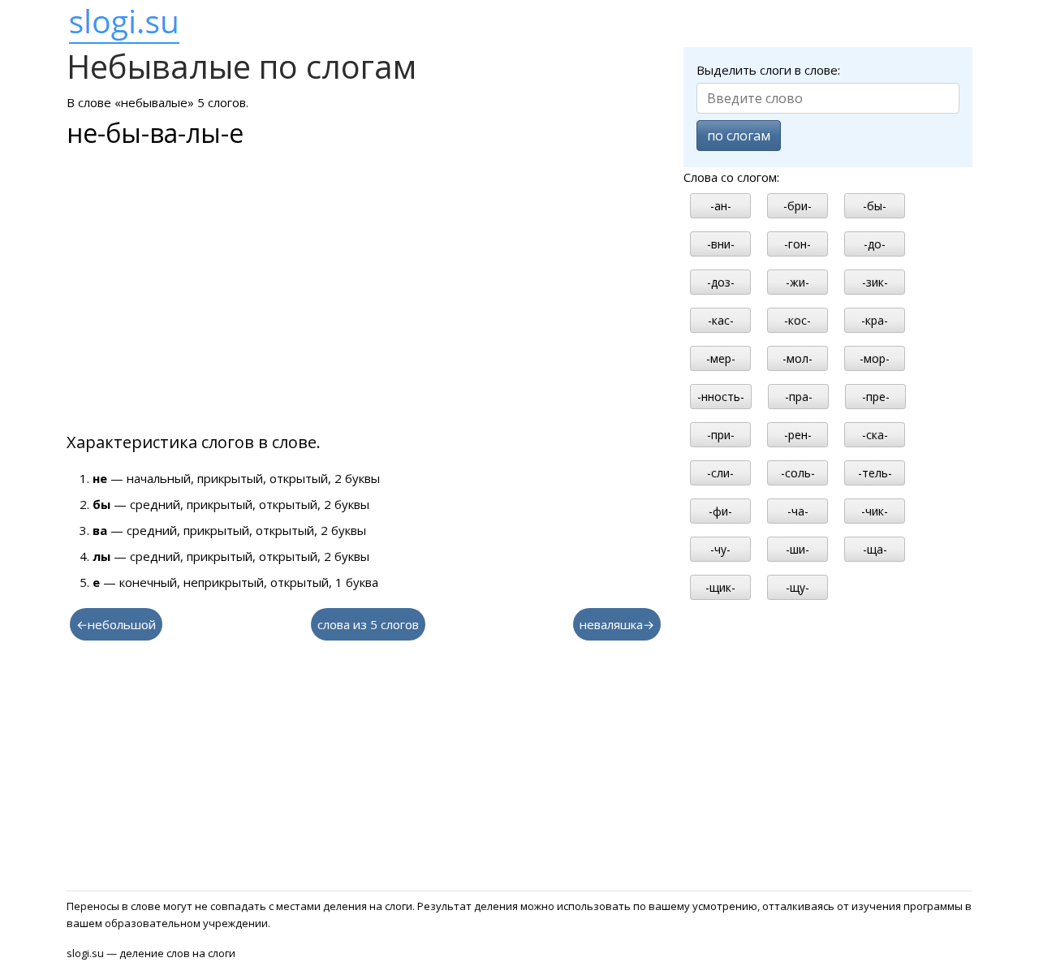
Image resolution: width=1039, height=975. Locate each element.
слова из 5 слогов (368, 624)
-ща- (875, 549)
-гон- (797, 244)
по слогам (738, 136)
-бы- (874, 206)
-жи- (797, 282)
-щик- (720, 587)
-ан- (720, 206)
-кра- (874, 320)
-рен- (798, 434)
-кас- (721, 320)
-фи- (720, 511)
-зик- (875, 282)
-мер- (720, 358)
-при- (721, 434)
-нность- (720, 396)
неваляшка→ (617, 624)
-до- (875, 244)
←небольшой (116, 624)
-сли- (720, 473)
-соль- (798, 473)
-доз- (721, 282)
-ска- (875, 434)
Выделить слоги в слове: (768, 70)
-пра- (799, 396)
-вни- (721, 244)
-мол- (797, 358)
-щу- (797, 587)
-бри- (797, 206)
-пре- (876, 396)
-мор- (875, 358)
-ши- (797, 549)
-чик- (874, 511)
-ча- (797, 511)
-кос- (797, 320)
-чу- (720, 549)
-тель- (875, 473)
